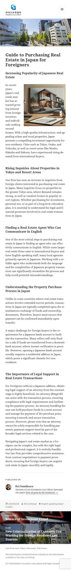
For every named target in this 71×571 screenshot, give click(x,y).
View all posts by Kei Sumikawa (41, 492)
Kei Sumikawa (30, 503)
